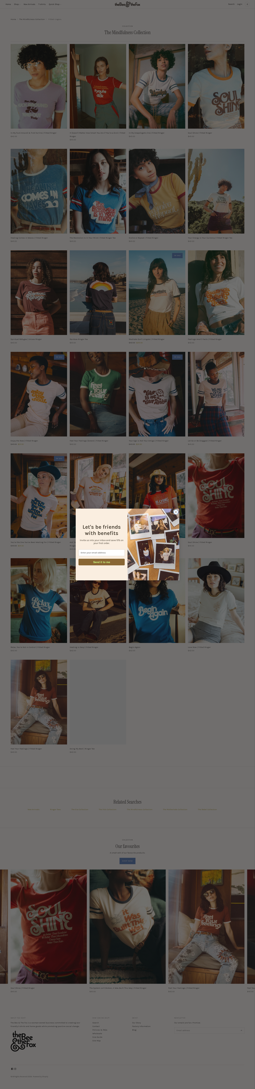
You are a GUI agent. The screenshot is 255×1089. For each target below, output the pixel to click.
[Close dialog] (176, 512)
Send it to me (101, 562)
